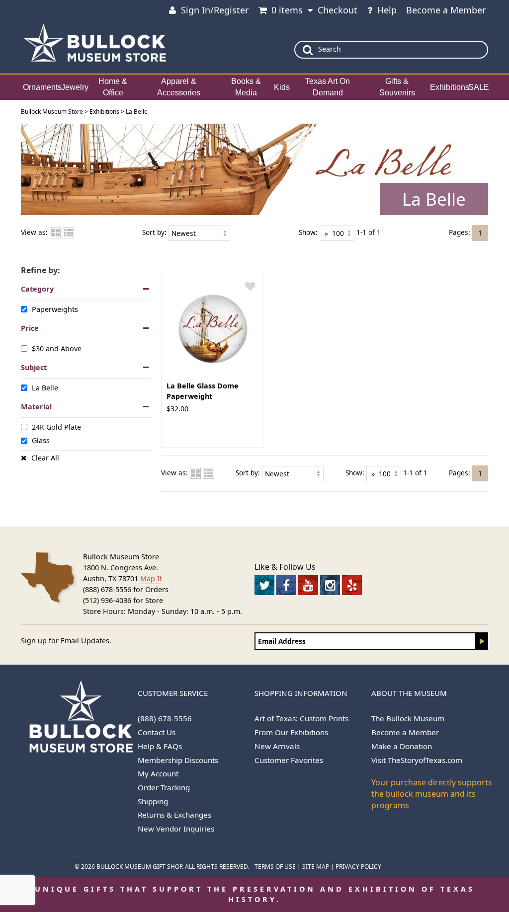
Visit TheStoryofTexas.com (416, 760)
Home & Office (112, 87)
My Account (158, 773)
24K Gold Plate (56, 427)
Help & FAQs (160, 746)
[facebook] (286, 585)
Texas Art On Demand (327, 87)
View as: (34, 232)
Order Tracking (164, 787)
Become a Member (446, 10)
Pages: (459, 232)
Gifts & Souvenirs (397, 87)
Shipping (153, 801)
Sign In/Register (215, 10)
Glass (41, 440)
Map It (151, 578)
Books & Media (246, 87)
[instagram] (330, 585)
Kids (282, 87)
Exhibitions (449, 87)
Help (387, 10)
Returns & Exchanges (174, 815)
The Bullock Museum (407, 718)
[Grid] (55, 232)
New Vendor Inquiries (176, 829)
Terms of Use (275, 866)
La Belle (45, 387)
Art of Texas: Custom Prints (301, 718)
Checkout (337, 10)
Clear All (45, 457)
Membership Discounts (178, 760)
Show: (308, 232)
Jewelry (74, 87)
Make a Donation (401, 746)
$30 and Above (57, 348)
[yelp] (352, 585)
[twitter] (264, 585)
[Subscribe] (482, 641)
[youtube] (308, 585)
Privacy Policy (358, 866)
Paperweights (55, 309)
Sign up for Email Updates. (66, 640)
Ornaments (42, 87)
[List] (68, 232)
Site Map (315, 866)
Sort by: (154, 232)
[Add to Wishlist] (250, 287)
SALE (478, 87)
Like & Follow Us (285, 566)
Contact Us (156, 732)
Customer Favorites (288, 760)
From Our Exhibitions (291, 732)
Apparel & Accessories (178, 87)
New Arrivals (277, 746)
